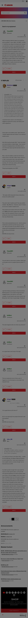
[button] (26, 2)
